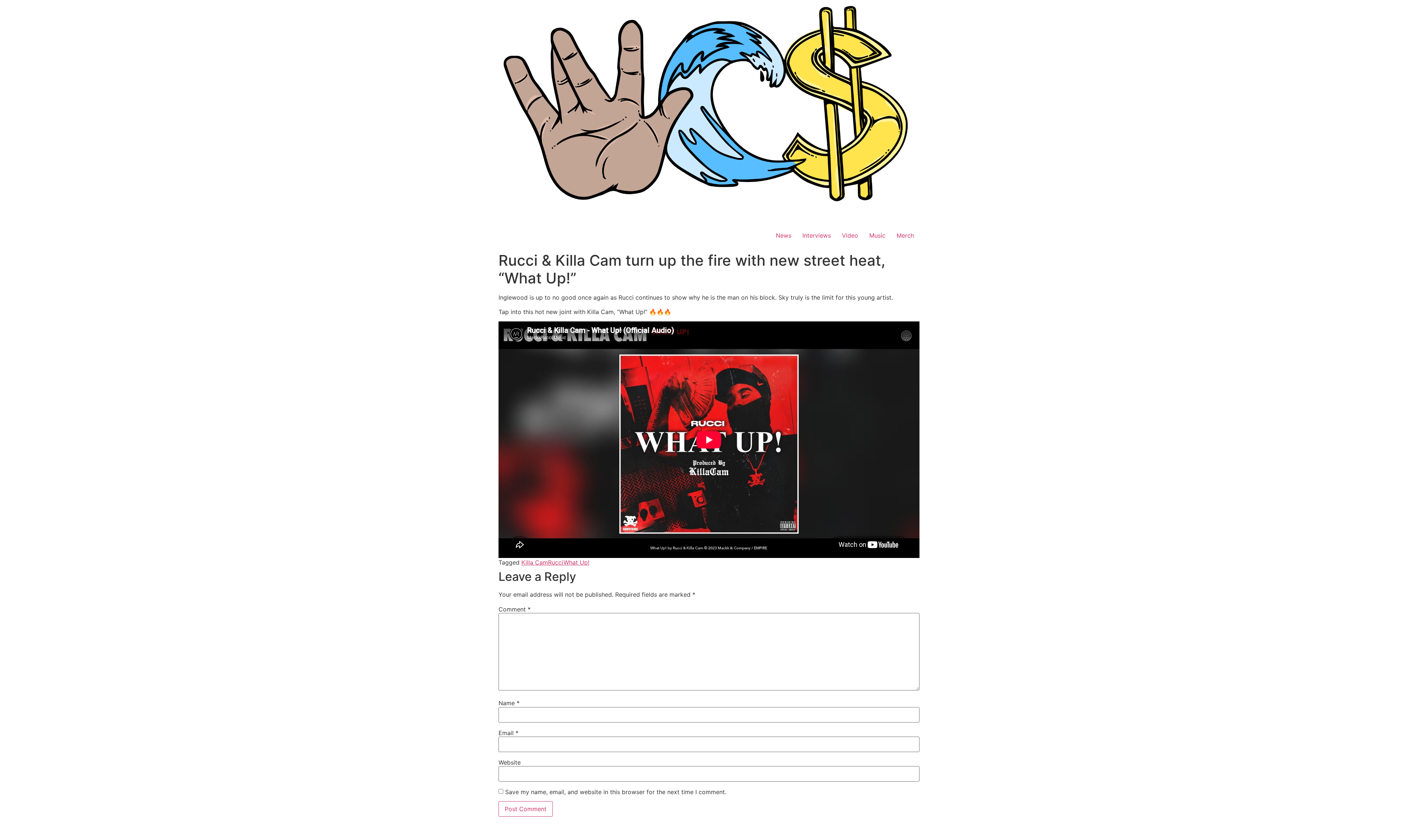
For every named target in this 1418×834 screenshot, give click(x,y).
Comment (515, 609)
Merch (905, 235)
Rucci (556, 562)
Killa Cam (534, 562)
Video (850, 235)
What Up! (576, 562)
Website (510, 762)
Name (509, 703)
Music (877, 235)
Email (508, 733)
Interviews (816, 235)
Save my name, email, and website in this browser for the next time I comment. (615, 792)
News (783, 235)
